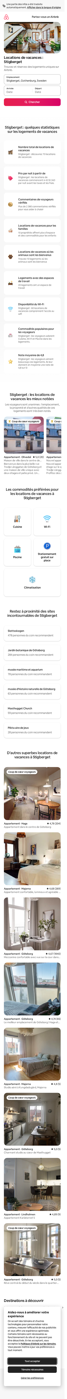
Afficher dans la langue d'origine (44, 7)
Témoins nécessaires (32, 1369)
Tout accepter (32, 1361)
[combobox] (32, 81)
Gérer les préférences (32, 1378)
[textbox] (18, 92)
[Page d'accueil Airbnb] (6, 17)
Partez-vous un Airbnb (45, 17)
